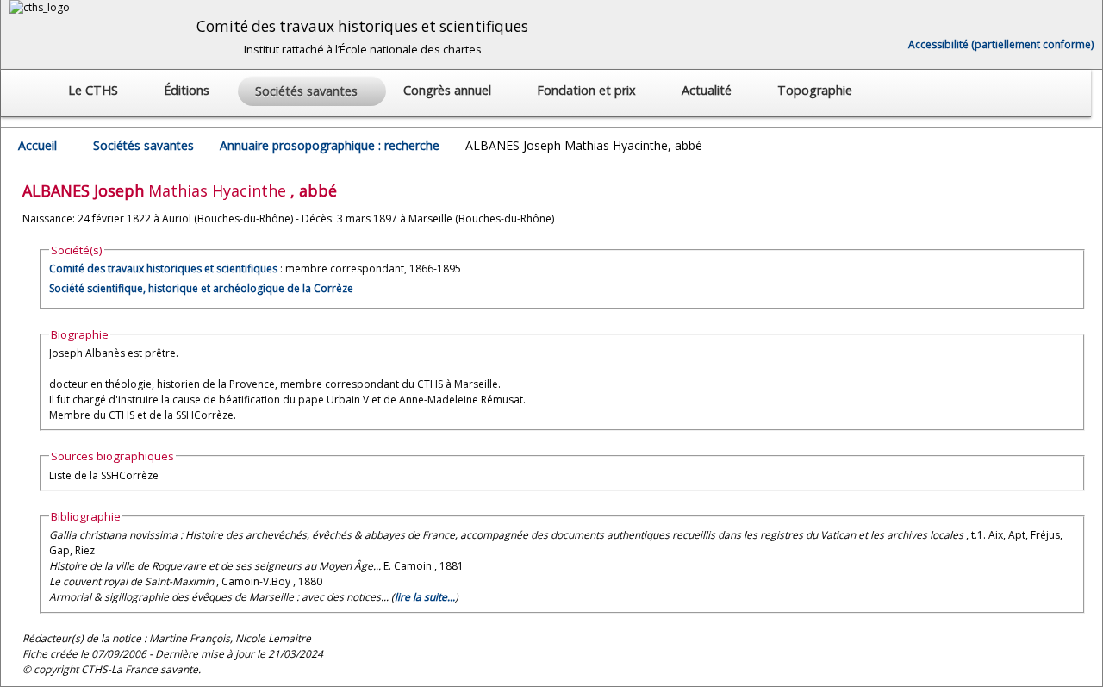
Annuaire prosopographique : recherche (329, 145)
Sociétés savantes (143, 145)
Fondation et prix (588, 90)
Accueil (37, 145)
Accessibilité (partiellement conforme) (1001, 44)
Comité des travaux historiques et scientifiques (163, 268)
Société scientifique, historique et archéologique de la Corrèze (201, 288)
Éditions (188, 90)
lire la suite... (425, 597)
